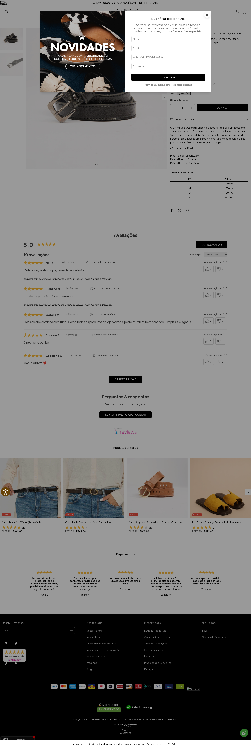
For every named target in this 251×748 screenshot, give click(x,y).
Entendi (172, 744)
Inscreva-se (168, 77)
